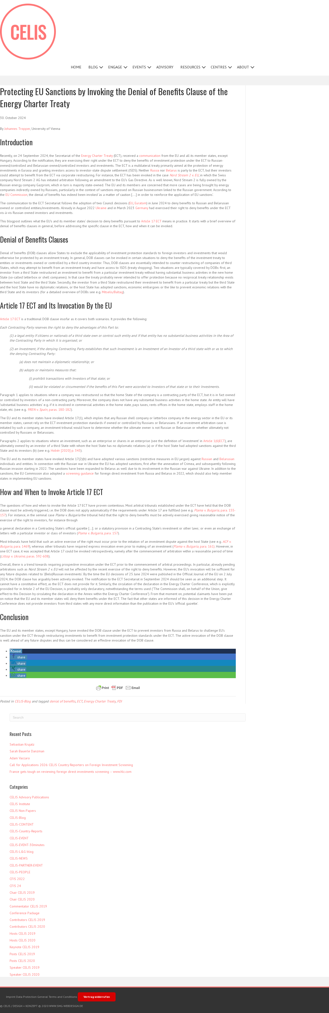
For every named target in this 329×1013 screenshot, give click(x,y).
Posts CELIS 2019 (22, 954)
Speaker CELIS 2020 (24, 974)
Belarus (171, 170)
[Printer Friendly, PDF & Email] (118, 687)
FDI (119, 701)
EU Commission (16, 194)
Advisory (164, 67)
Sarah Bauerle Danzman (27, 751)
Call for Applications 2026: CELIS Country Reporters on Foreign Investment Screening (71, 765)
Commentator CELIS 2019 (28, 906)
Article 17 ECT (151, 221)
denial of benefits (62, 701)
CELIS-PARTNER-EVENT (26, 865)
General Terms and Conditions (57, 997)
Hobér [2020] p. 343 (66, 450)
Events (139, 67)
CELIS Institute (20, 804)
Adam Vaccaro (20, 758)
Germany (141, 208)
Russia (154, 170)
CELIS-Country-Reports (26, 831)
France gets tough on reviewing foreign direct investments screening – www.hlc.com (71, 771)
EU (131, 203)
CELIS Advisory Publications (29, 797)
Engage (115, 67)
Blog (93, 67)
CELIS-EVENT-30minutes (27, 845)
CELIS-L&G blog (21, 851)
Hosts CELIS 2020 (22, 940)
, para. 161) (194, 546)
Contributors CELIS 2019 (27, 920)
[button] (101, 67)
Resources (190, 67)
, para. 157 (98, 533)
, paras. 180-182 (49, 409)
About (243, 67)
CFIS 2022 (17, 879)
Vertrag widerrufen (97, 997)
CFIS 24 (15, 886)
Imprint (10, 997)
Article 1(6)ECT (214, 441)
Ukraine (101, 208)
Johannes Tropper (17, 128)
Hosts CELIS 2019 (22, 933)
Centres (219, 67)
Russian (207, 459)
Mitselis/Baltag (112, 292)
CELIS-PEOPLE (20, 872)
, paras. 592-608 (25, 556)
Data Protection (26, 997)
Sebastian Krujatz (22, 744)
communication (149, 155)
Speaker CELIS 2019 (24, 967)
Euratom (140, 203)
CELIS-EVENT (19, 838)
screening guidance (80, 473)
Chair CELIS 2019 (22, 892)
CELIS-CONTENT (22, 824)
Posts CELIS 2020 (22, 961)
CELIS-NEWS (19, 858)
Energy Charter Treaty (97, 155)
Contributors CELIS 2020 (27, 926)
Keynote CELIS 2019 (24, 947)
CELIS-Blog (23, 701)
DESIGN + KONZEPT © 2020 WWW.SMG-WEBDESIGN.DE (48, 1006)
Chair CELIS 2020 (22, 899)
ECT (79, 701)
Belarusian (226, 459)
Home (76, 67)
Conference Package (24, 913)
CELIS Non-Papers (23, 810)
